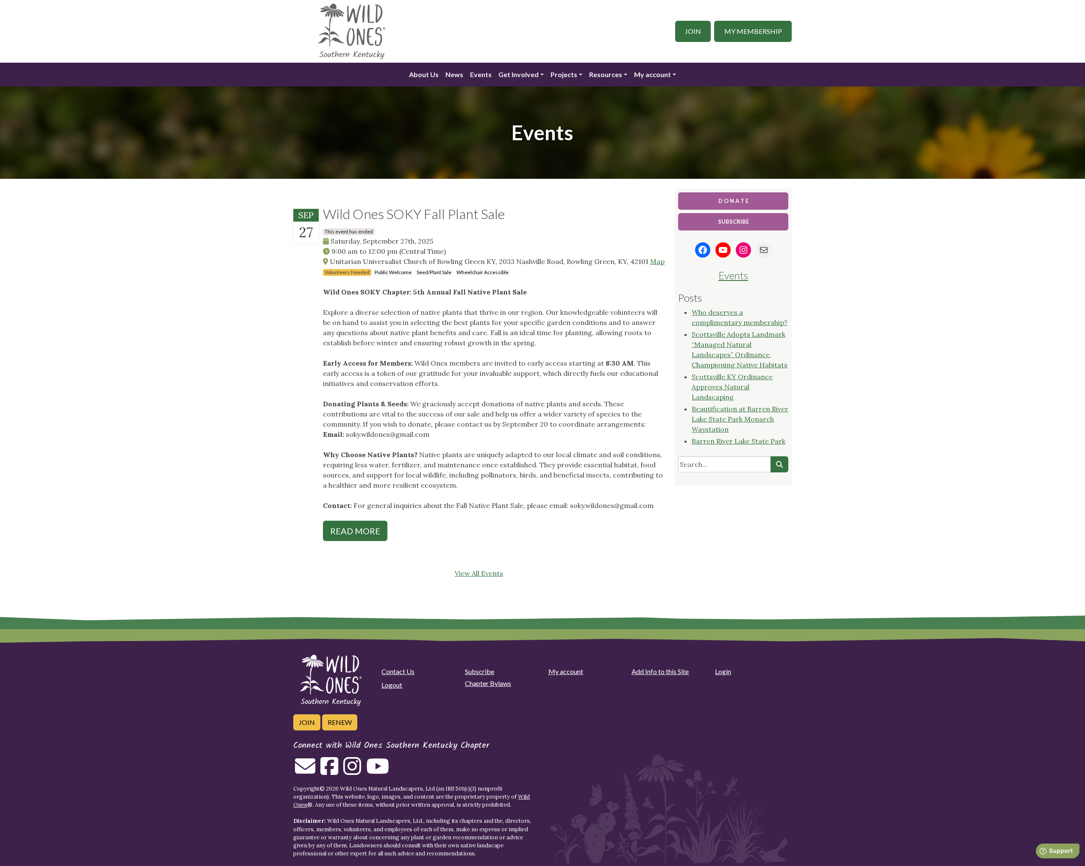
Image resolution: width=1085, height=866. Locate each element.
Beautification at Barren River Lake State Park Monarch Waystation (740, 419)
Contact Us (398, 671)
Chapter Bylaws (488, 683)
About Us (424, 74)
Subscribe (479, 671)
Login (723, 671)
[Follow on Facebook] (329, 771)
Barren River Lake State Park (738, 441)
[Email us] (305, 771)
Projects (564, 74)
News (454, 74)
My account (652, 74)
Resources (605, 74)
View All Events (479, 573)
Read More (355, 531)
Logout (391, 685)
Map (657, 261)
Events (481, 74)
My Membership (753, 31)
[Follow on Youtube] (377, 771)
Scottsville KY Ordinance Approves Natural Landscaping (732, 386)
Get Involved (518, 74)
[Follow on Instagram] (352, 771)
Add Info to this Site (660, 671)
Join (693, 31)
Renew (340, 722)
